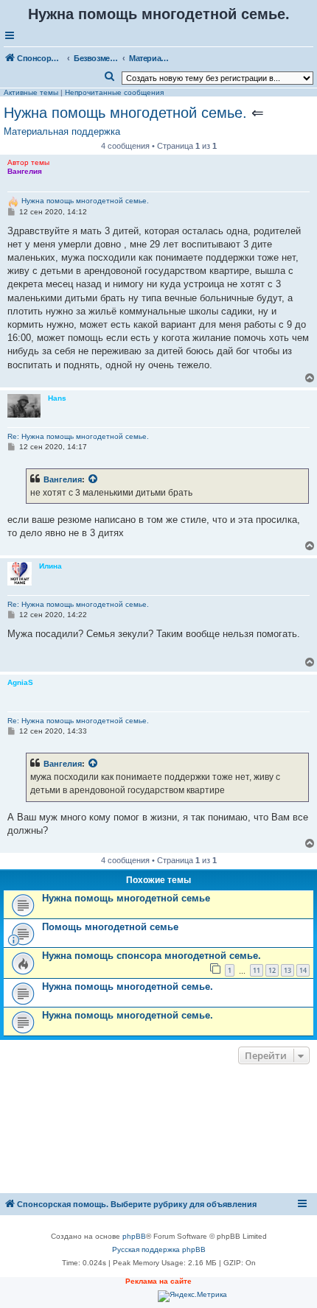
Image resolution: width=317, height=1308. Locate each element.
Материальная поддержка (62, 131)
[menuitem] (109, 76)
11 (256, 970)
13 (287, 970)
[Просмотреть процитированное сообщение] (93, 479)
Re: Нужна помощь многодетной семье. (78, 436)
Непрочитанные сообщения (114, 92)
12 (272, 970)
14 (303, 970)
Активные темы (31, 92)
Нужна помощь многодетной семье (126, 898)
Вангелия (62, 479)
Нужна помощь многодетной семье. (125, 113)
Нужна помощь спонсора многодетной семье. (151, 955)
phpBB (134, 1236)
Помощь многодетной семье (110, 926)
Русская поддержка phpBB (159, 1249)
